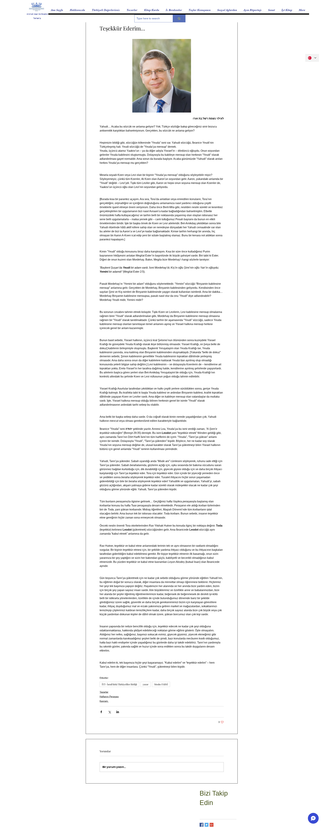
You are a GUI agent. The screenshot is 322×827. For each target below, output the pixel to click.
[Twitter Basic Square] (206, 825)
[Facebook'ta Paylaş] (101, 711)
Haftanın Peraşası (109, 696)
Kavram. (104, 701)
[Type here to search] (179, 18)
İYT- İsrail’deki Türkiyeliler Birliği (119, 684)
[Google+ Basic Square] (211, 825)
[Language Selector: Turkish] (312, 58)
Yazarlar (104, 692)
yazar (145, 684)
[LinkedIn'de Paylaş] (117, 711)
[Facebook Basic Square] (201, 825)
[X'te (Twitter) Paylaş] (109, 711)
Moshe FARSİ (161, 684)
